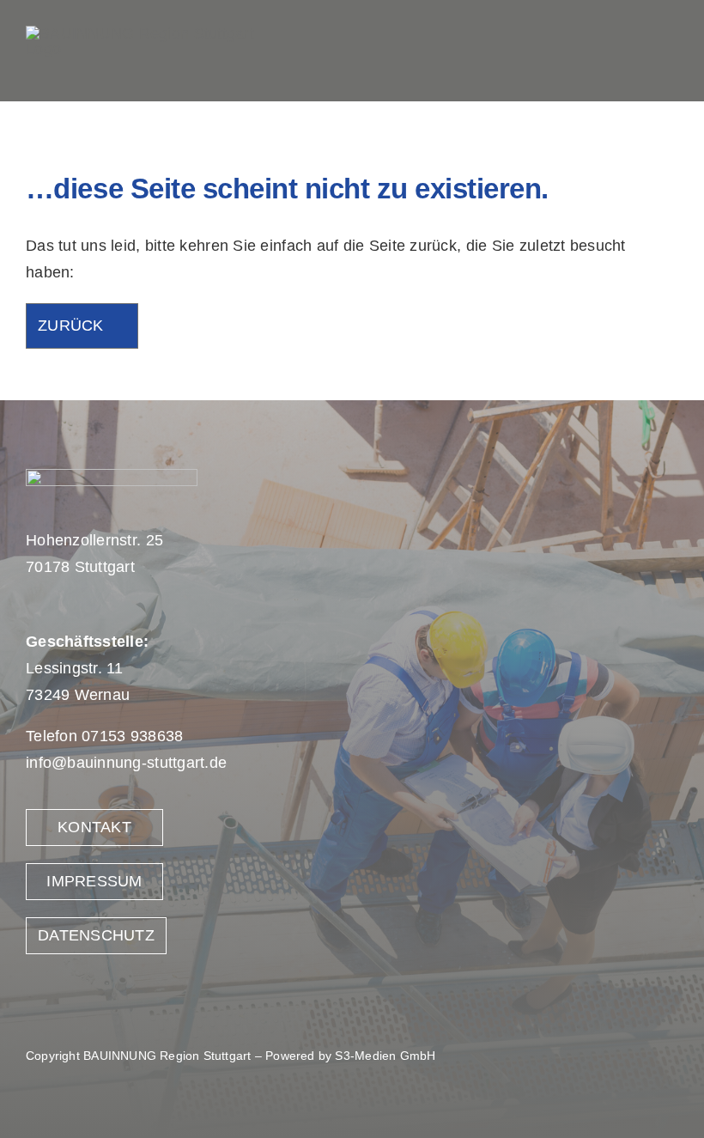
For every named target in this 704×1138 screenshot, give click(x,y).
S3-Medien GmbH (385, 1055)
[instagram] (621, 50)
